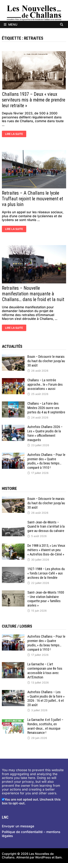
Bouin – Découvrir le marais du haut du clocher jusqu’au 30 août (46, 361)
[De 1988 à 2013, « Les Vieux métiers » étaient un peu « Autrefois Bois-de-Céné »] (13, 545)
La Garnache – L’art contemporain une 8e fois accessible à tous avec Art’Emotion (44, 670)
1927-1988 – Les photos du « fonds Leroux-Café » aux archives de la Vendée (46, 573)
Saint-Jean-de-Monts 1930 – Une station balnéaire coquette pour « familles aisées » (45, 598)
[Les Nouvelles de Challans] (34, 13)
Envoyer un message (18, 826)
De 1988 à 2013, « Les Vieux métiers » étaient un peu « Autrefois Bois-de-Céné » (46, 550)
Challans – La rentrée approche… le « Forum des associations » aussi (45, 384)
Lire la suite (14, 134)
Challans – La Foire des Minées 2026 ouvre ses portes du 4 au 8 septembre (46, 407)
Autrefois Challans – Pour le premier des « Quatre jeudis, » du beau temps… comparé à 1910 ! (46, 461)
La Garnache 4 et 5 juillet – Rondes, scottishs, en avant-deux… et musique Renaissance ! (45, 726)
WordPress (43, 857)
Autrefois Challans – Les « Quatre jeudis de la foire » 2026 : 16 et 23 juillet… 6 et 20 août (46, 698)
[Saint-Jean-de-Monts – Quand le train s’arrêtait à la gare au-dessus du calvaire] (13, 522)
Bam (58, 857)
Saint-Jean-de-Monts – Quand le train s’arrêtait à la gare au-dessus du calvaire (46, 526)
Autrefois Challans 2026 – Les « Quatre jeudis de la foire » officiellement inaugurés (45, 433)
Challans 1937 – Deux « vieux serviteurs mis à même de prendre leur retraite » (33, 99)
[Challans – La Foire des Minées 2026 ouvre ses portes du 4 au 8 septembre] (13, 403)
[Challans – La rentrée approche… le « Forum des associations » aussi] (13, 380)
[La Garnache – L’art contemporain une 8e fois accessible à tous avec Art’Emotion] (13, 664)
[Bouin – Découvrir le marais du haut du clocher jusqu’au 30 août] (13, 356)
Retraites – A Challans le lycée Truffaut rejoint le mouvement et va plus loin (32, 198)
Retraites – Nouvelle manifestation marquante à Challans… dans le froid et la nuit (33, 293)
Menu (12, 24)
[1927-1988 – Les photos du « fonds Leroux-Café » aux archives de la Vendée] (13, 569)
